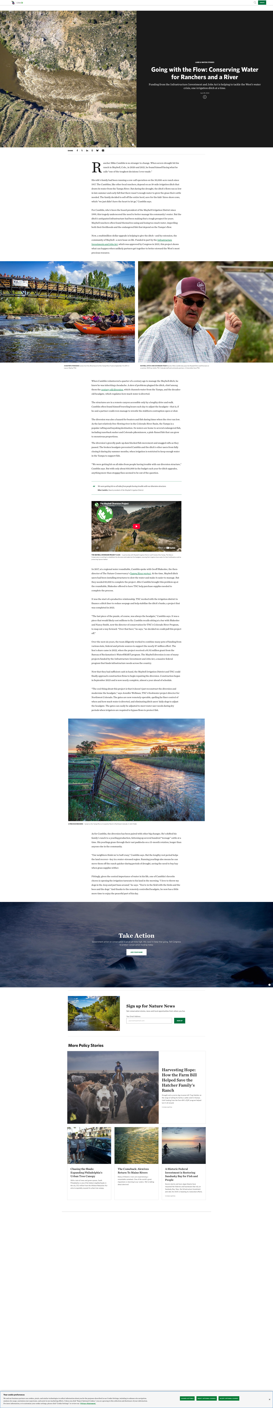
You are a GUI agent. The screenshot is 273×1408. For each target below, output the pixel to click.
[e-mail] (103, 151)
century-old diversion (112, 389)
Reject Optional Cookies (207, 1398)
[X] (82, 151)
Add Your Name (137, 952)
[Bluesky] (97, 151)
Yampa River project (140, 573)
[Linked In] (87, 151)
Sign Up (179, 1021)
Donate (262, 2)
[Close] (269, 1399)
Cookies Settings (187, 1398)
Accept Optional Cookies (229, 1398)
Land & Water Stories (204, 62)
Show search (255, 2)
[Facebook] (77, 151)
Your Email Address (133, 1016)
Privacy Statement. (88, 1403)
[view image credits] (133, 144)
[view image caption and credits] (269, 984)
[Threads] (92, 151)
